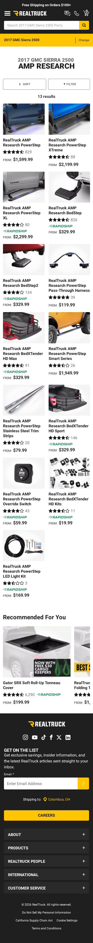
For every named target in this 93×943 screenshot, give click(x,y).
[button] (46, 834)
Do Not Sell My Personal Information (46, 912)
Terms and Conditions (46, 928)
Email (9, 774)
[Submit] (83, 783)
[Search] (84, 25)
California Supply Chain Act (34, 920)
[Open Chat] (67, 13)
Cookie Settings (67, 920)
